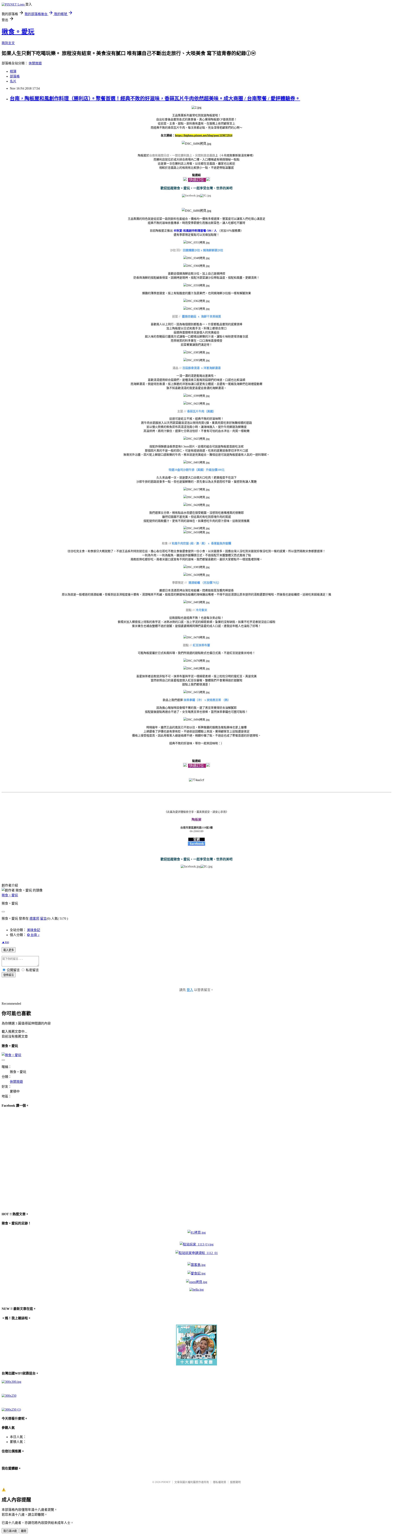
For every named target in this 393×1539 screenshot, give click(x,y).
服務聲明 (235, 1482)
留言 (43, 918)
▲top (5, 942)
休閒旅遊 (35, 63)
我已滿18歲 (10, 1530)
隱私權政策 (219, 1482)
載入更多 (8, 950)
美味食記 (33, 930)
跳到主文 (8, 43)
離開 (23, 1530)
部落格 (15, 76)
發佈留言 (8, 974)
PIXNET (166, 1482)
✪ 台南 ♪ (33, 935)
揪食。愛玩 (18, 31)
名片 (13, 81)
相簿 (13, 71)
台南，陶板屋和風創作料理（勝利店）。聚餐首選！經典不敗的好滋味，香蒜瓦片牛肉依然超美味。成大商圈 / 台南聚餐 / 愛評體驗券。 (155, 98)
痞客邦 (34, 918)
